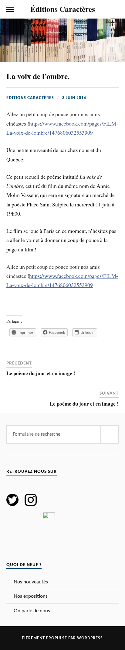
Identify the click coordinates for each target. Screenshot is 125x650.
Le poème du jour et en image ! (40, 373)
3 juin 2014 (74, 98)
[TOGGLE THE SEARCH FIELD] (115, 9)
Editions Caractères (30, 98)
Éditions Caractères (62, 9)
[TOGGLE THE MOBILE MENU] (10, 9)
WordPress (90, 638)
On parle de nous (32, 610)
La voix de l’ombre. (37, 76)
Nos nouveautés (31, 581)
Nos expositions (31, 596)
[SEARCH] (109, 434)
